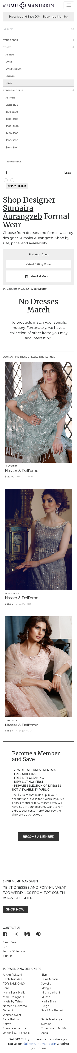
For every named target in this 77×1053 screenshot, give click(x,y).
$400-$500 (12, 133)
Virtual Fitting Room (38, 264)
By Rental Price (13, 90)
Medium (10, 75)
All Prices (10, 97)
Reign (45, 1006)
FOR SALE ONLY (14, 983)
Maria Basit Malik (14, 992)
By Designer (10, 40)
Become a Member (56, 16)
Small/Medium (13, 68)
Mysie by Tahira (13, 1001)
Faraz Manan (49, 979)
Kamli (6, 988)
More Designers (13, 997)
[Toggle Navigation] (69, 5)
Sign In (7, 955)
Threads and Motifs (53, 1028)
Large (9, 83)
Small (9, 61)
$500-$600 (12, 140)
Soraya (7, 1024)
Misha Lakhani (50, 992)
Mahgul (46, 988)
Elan (44, 974)
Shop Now (15, 909)
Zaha (44, 1033)
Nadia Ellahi (48, 1001)
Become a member (38, 836)
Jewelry (46, 983)
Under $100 (12, 104)
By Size (7, 47)
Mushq (45, 997)
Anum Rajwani (12, 974)
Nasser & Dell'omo (15, 1006)
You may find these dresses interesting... (29, 356)
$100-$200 (12, 111)
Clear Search (39, 288)
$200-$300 (12, 119)
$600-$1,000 (13, 147)
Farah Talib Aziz (13, 979)
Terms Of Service (14, 951)
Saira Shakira (11, 1019)
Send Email (10, 942)
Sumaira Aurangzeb (15, 1028)
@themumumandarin (39, 1044)
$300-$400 (12, 126)
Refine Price (13, 161)
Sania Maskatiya (51, 1019)
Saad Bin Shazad (52, 1010)
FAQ (6, 947)
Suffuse (46, 1024)
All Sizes (10, 54)
